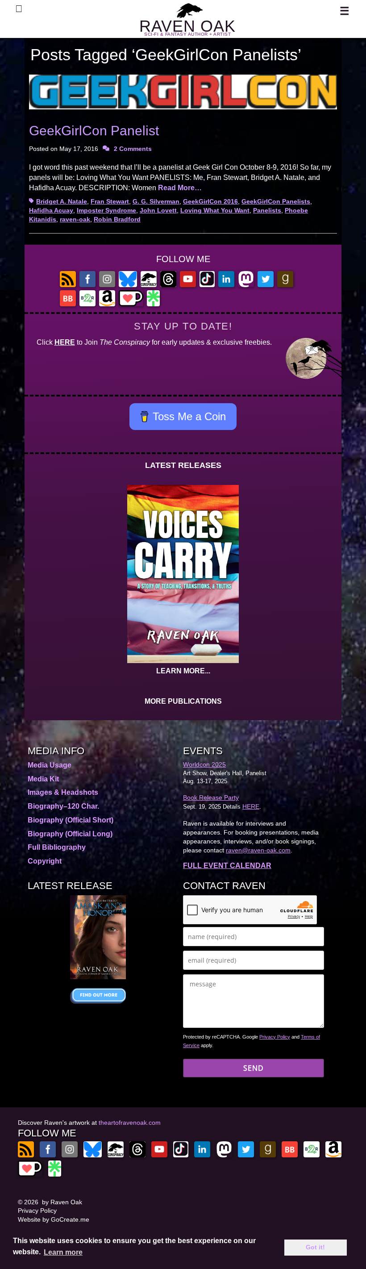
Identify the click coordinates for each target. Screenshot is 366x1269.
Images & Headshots (63, 792)
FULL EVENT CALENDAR (227, 865)
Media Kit (43, 779)
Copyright (45, 861)
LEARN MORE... (183, 671)
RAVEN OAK (187, 26)
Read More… (180, 188)
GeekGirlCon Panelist (94, 130)
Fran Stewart (110, 201)
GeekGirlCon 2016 (210, 201)
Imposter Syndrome (106, 210)
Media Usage (49, 765)
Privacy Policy (274, 1036)
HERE (64, 342)
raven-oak (75, 219)
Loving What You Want (215, 210)
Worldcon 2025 (204, 764)
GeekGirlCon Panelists (275, 201)
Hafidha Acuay (51, 210)
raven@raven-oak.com (258, 850)
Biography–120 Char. (63, 806)
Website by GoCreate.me (53, 1219)
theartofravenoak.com (130, 1122)
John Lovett (158, 210)
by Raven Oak (62, 1202)
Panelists (267, 210)
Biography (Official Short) (70, 820)
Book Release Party (211, 797)
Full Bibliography (57, 847)
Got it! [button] (315, 1247)
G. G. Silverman (156, 201)
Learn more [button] (63, 1252)
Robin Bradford (117, 219)
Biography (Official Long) (70, 834)
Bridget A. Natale (61, 201)
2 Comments (133, 148)
